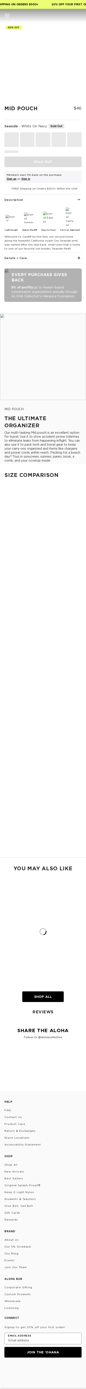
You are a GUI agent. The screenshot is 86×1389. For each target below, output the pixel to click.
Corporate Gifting (18, 1287)
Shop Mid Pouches (14, 805)
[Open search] (64, 15)
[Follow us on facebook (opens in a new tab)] (29, 1369)
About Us (11, 1239)
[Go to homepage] (43, 15)
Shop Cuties (9, 595)
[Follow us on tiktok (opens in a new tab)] (18, 1369)
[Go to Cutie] (43, 524)
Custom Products (17, 1294)
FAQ (7, 1110)
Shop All (43, 996)
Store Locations (17, 1137)
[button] (7, 15)
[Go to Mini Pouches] (43, 600)
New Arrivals (14, 1171)
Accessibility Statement (22, 1144)
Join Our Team (15, 1267)
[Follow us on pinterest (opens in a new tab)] (50, 1369)
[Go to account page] (71, 15)
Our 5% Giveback (17, 1246)
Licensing (11, 1307)
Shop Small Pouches (15, 680)
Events (9, 1260)
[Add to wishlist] (76, 30)
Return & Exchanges (20, 1130)
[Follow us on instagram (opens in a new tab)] (7, 1369)
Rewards (11, 1219)
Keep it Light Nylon (19, 1192)
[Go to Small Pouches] (43, 641)
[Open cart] (79, 15)
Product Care (14, 1123)
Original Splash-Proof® (22, 1185)
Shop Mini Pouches (14, 636)
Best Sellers (13, 1178)
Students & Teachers (20, 1198)
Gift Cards (12, 1212)
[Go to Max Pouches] (43, 810)
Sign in (25, 178)
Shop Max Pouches (14, 849)
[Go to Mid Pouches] (43, 726)
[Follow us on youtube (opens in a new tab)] (39, 1369)
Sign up (12, 178)
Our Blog (11, 1253)
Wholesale (12, 1301)
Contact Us (13, 1117)
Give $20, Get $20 (18, 1205)
